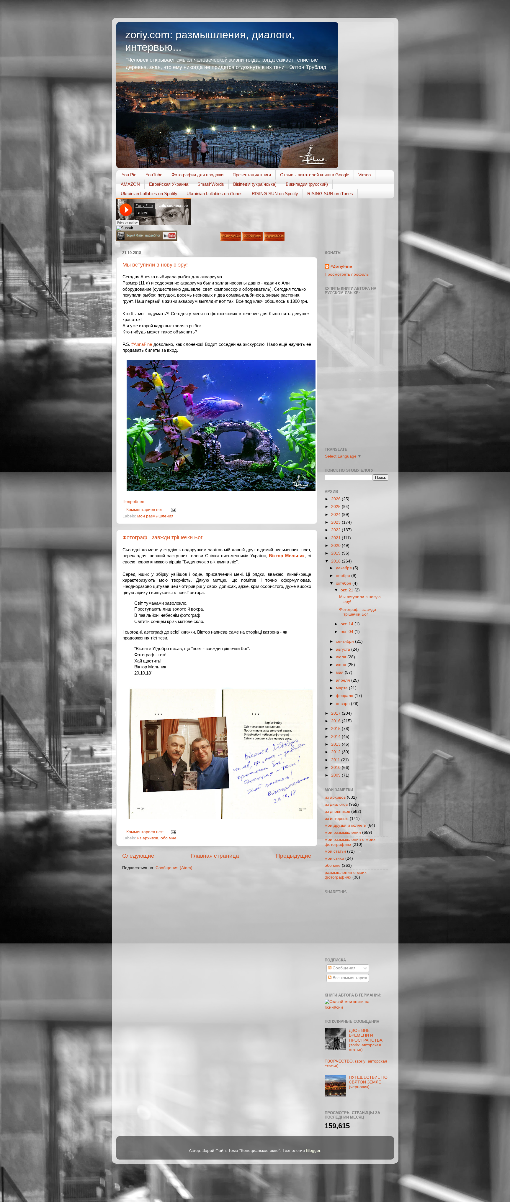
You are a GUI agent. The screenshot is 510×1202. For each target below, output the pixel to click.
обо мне (168, 838)
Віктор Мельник (287, 555)
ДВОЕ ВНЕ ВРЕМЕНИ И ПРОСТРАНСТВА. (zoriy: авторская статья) (366, 1040)
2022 (336, 530)
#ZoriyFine (341, 266)
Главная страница (215, 856)
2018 (336, 561)
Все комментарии (349, 978)
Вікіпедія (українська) (255, 184)
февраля (345, 695)
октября (344, 583)
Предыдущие (293, 856)
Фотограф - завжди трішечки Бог (162, 537)
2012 (336, 752)
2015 (336, 728)
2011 (336, 760)
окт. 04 (347, 631)
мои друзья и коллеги (345, 825)
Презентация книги (252, 174)
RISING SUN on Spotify (275, 193)
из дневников (337, 811)
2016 (336, 721)
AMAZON (130, 184)
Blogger (313, 1150)
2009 (336, 775)
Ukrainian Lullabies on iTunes (215, 193)
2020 (336, 545)
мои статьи (335, 851)
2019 (336, 553)
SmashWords (210, 184)
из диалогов (336, 804)
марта (342, 688)
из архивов (147, 838)
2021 (336, 538)
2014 (336, 736)
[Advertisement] (351, 925)
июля (341, 657)
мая (340, 672)
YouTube (154, 174)
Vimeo (364, 174)
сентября (345, 641)
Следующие (138, 856)
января (343, 703)
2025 (336, 506)
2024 (336, 514)
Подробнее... (135, 501)
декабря (344, 568)
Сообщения (343, 968)
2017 (336, 713)
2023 (336, 522)
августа (343, 649)
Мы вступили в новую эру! (155, 265)
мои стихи (334, 858)
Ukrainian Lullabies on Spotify (149, 193)
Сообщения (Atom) (174, 868)
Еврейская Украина (168, 184)
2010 (336, 767)
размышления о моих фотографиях (346, 874)
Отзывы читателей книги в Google (314, 174)
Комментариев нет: (145, 509)
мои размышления (155, 516)
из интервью (337, 818)
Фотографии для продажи (197, 174)
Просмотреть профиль (347, 274)
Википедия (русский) (307, 184)
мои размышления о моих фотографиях (350, 841)
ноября (343, 575)
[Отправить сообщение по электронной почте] (172, 509)
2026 (336, 499)
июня (341, 664)
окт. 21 (347, 590)
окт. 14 (347, 624)
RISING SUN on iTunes (330, 193)
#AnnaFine (141, 344)
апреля (343, 680)
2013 (336, 744)
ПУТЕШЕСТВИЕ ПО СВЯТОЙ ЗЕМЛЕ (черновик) (368, 1082)
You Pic (129, 174)
